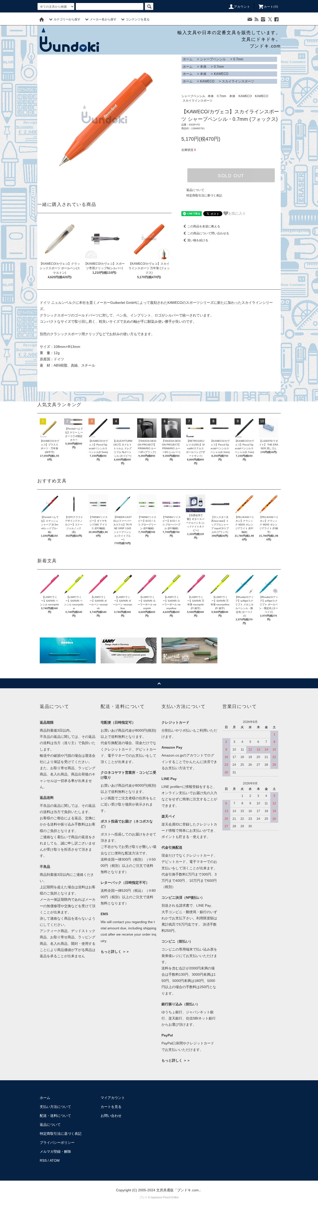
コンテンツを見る (138, 19)
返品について (195, 190)
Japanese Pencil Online (164, 1197)
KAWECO (221, 74)
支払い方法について (55, 1107)
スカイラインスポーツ (238, 81)
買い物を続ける (197, 240)
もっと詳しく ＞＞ (115, 952)
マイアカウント (113, 1098)
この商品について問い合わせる (208, 233)
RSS (43, 1160)
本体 (203, 66)
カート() (271, 6)
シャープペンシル (213, 59)
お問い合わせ (111, 1116)
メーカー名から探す (103, 19)
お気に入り (237, 213)
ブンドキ (144, 1197)
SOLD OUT (231, 175)
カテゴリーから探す (67, 19)
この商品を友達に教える (203, 226)
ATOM (55, 1160)
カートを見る (111, 1107)
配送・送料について (55, 1116)
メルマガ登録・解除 (55, 1151)
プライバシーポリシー (57, 1143)
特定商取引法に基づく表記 (204, 195)
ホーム (188, 59)
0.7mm (238, 59)
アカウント (242, 6)
